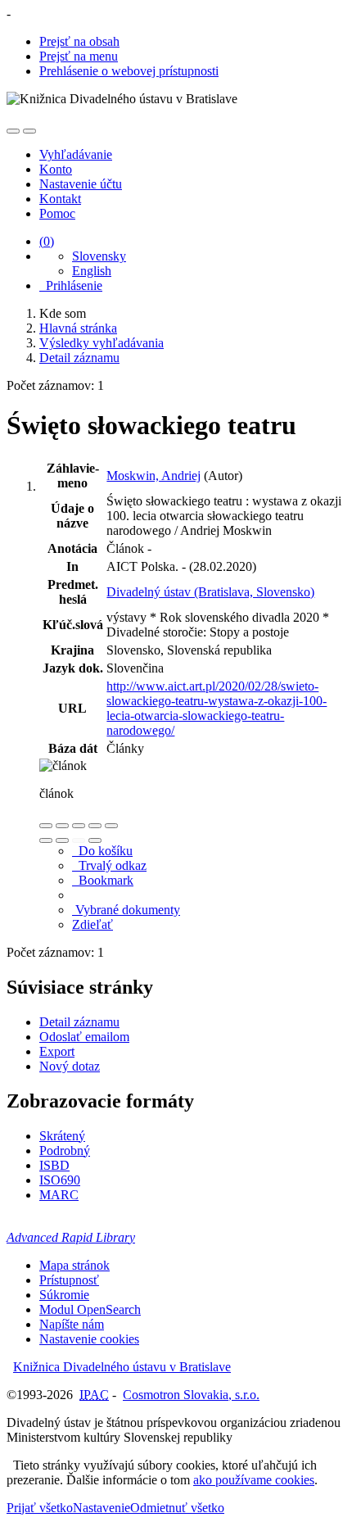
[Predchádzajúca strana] (78, 840)
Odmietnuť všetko (177, 1508)
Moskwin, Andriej (153, 475)
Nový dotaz (69, 1066)
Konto (55, 169)
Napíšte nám (71, 1324)
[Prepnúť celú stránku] (95, 825)
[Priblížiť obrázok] (45, 825)
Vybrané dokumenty (126, 910)
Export (56, 1051)
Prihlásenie (70, 285)
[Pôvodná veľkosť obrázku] (78, 825)
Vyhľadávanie (75, 154)
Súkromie (64, 1295)
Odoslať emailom (84, 1037)
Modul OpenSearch (90, 1309)
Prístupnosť (69, 1280)
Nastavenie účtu (80, 184)
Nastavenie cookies (89, 1339)
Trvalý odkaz (109, 865)
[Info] (111, 825)
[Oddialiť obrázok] (62, 825)
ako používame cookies (253, 1480)
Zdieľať (92, 924)
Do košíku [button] (102, 851)
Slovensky (99, 256)
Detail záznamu (79, 1022)
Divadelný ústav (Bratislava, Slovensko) (210, 592)
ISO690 (59, 1180)
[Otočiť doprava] (62, 840)
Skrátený (62, 1136)
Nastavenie (101, 1508)
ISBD (54, 1165)
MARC (59, 1195)
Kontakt (60, 199)
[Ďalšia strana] (95, 840)
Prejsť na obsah (79, 41)
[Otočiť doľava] (45, 840)
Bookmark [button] (102, 880)
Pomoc (57, 213)
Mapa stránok (74, 1265)
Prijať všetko (40, 1508)
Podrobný (64, 1150)
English (91, 271)
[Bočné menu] (13, 131)
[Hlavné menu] (29, 131)
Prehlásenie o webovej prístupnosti (129, 71)
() (46, 241)
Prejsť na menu (78, 56)
